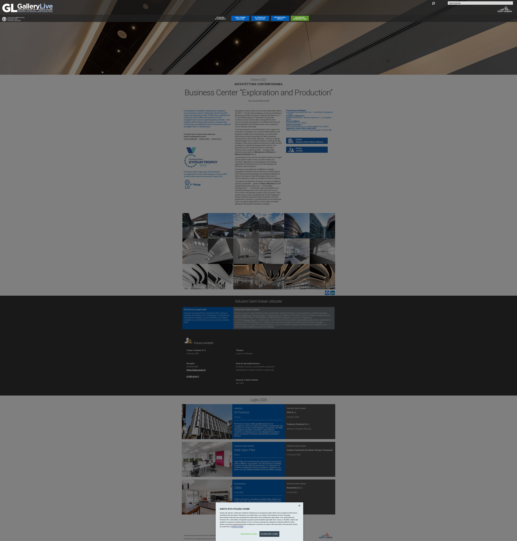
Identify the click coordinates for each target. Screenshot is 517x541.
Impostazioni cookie (249, 534)
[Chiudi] (299, 506)
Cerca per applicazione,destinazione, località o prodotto (16, 19)
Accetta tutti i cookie (269, 534)
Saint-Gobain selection (240, 18)
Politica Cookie (237, 527)
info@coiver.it (192, 376)
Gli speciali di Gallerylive (260, 18)
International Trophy (280, 18)
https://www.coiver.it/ (196, 370)
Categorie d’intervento (220, 18)
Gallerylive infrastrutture (299, 18)
